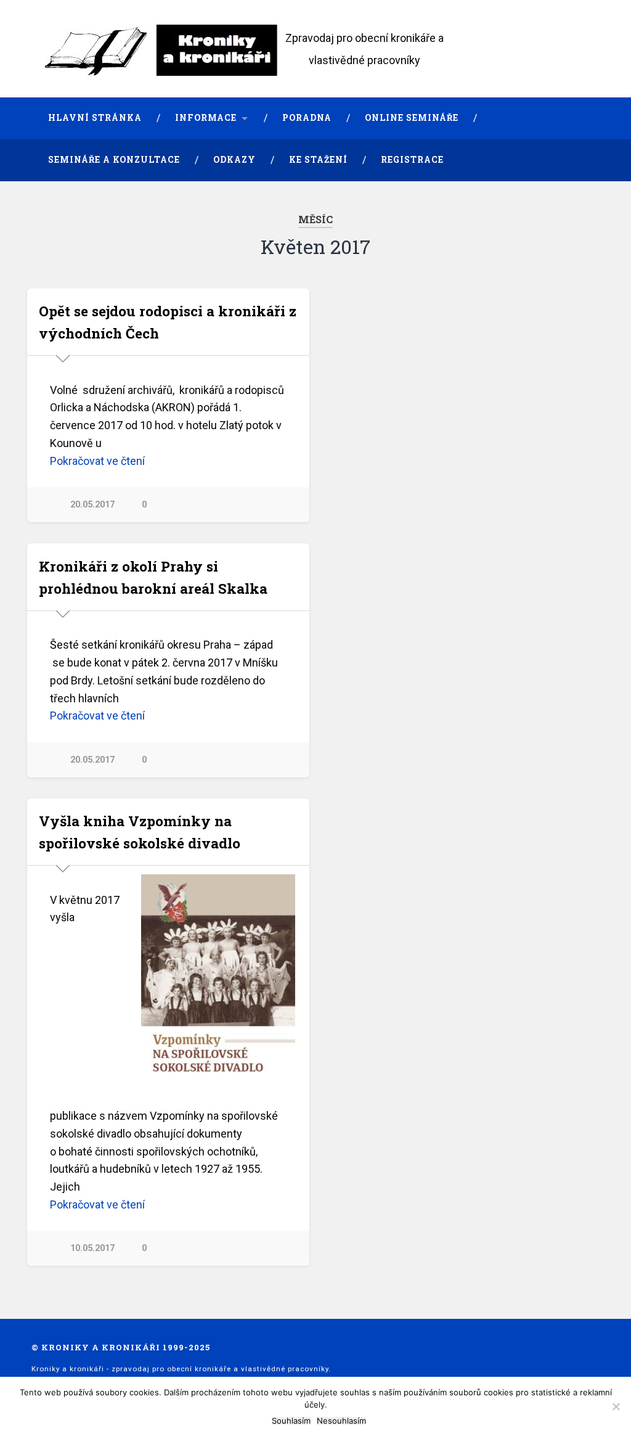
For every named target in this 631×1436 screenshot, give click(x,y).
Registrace (412, 159)
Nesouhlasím (341, 1421)
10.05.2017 (92, 1248)
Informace (206, 117)
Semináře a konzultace (114, 159)
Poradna (307, 117)
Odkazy (234, 159)
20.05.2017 (92, 504)
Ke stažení (318, 159)
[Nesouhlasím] (615, 1406)
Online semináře (411, 117)
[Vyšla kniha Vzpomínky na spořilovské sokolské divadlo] (218, 983)
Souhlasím (291, 1421)
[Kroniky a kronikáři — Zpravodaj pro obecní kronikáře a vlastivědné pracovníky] (167, 48)
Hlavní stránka (95, 117)
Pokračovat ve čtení (97, 460)
